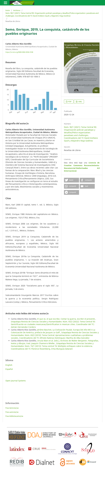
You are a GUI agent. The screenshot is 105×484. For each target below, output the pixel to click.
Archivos (16, 10)
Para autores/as (11, 412)
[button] (71, 180)
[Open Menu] (5, 2)
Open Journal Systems (15, 380)
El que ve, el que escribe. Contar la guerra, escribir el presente (66, 319)
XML (80, 101)
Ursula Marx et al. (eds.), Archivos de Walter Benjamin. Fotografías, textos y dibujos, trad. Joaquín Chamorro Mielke (55, 342)
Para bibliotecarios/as (14, 416)
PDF (70, 101)
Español (9, 369)
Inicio (7, 10)
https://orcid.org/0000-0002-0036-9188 (19, 52)
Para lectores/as (12, 408)
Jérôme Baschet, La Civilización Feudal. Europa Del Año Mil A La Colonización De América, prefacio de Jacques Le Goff (53, 331)
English (8, 365)
